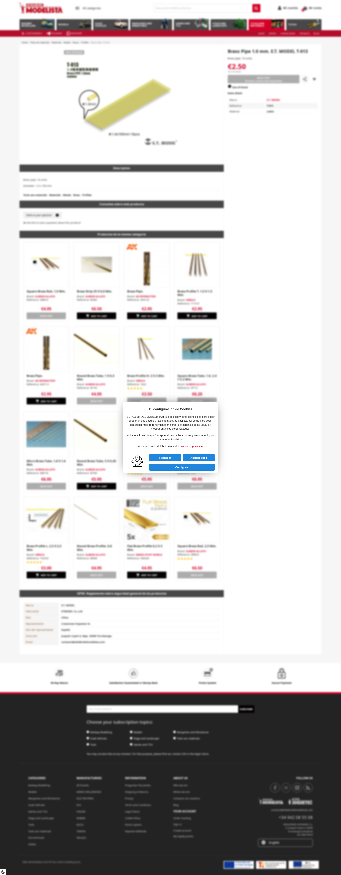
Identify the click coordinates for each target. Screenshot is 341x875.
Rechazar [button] (165, 457)
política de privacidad (192, 446)
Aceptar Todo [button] (198, 457)
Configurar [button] (182, 467)
